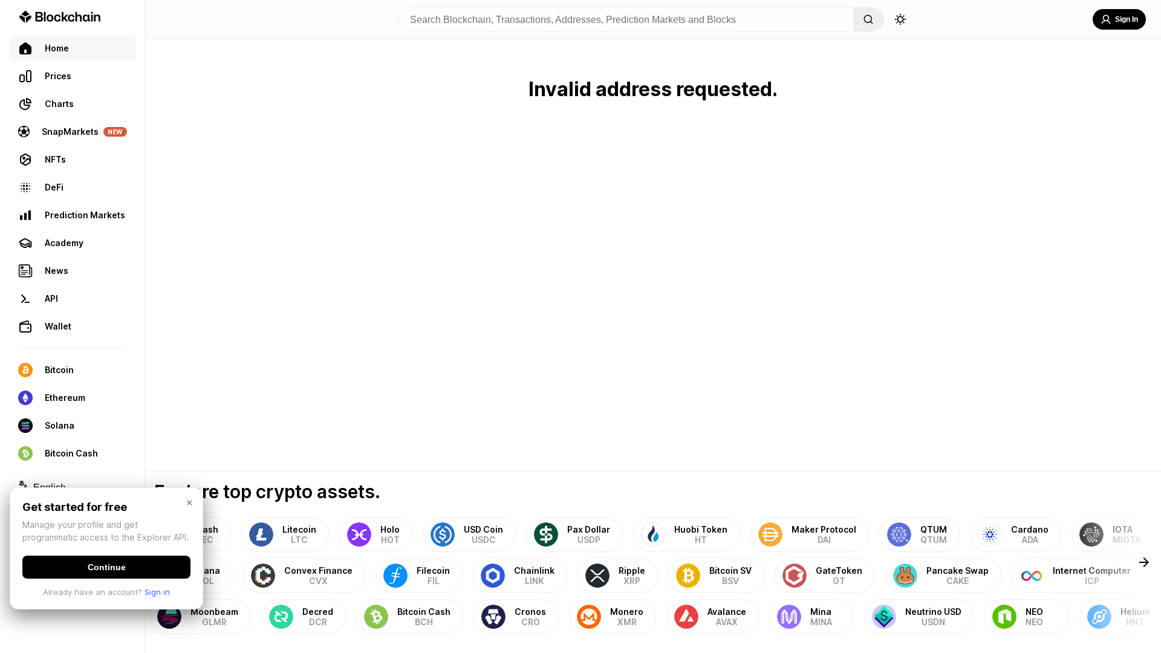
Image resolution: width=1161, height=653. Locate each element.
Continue (107, 567)
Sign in (157, 592)
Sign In (1126, 19)
